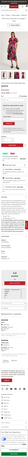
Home (2, 15)
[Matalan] (14, 6)
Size (2, 96)
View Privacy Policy (18, 113)
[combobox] (14, 100)
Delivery (6, 406)
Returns (5, 409)
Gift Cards (6, 403)
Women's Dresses (16, 15)
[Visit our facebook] (15, 389)
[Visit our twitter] (2, 389)
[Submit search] (5, 6)
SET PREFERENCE (14, 450)
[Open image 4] (23, 75)
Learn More (17, 169)
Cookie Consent (7, 418)
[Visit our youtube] (11, 389)
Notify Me (9, 123)
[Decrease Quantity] (3, 140)
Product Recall (7, 415)
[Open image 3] (16, 75)
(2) (2, 87)
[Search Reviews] (25, 304)
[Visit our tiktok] (20, 389)
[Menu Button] (1, 6)
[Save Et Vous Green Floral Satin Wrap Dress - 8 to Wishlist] (9, 25)
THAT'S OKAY (14, 454)
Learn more (23, 158)
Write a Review (5, 90)
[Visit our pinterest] (24, 389)
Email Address (7, 116)
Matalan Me (7, 412)
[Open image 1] (4, 75)
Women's (8, 15)
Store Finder (7, 397)
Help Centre (7, 400)
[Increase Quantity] (12, 140)
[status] (7, 139)
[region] (14, 443)
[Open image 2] (10, 75)
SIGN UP (6, 380)
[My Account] (22, 6)
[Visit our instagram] (7, 389)
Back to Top (14, 360)
